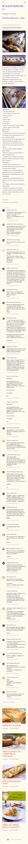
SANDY (8, 507)
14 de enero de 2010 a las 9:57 (12, 604)
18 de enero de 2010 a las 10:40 (13, 673)
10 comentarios (14, 830)
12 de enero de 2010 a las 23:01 (13, 372)
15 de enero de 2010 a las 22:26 (13, 649)
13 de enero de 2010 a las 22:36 (13, 587)
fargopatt (9, 562)
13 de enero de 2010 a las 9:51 (12, 450)
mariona (9, 591)
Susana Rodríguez (11, 471)
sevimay (9, 289)
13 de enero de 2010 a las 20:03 (13, 572)
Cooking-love (10, 454)
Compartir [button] (5, 199)
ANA (8, 577)
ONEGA (9, 268)
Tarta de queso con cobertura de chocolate (11, 754)
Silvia (8, 625)
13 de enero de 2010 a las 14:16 (13, 520)
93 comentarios (14, 786)
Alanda (8, 346)
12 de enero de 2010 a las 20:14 (13, 285)
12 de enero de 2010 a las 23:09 (13, 398)
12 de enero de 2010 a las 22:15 (13, 342)
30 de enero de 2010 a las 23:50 (13, 698)
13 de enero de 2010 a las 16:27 (13, 530)
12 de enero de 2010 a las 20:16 (13, 298)
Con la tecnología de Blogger (15, 839)
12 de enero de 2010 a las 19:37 (13, 264)
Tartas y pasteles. (13, 202)
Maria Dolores (10, 302)
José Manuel (10, 239)
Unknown (9, 440)
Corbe (8, 357)
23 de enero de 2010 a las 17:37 (13, 687)
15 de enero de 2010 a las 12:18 (13, 635)
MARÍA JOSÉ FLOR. (12, 224)
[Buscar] (25, 2)
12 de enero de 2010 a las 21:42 (13, 313)
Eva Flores (9, 524)
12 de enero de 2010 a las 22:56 (13, 353)
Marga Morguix (10, 639)
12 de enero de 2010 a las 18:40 (13, 220)
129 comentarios (14, 759)
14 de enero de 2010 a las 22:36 (13, 621)
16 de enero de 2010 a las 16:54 (13, 659)
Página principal (10, 18)
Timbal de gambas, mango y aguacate (10, 826)
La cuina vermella (11, 653)
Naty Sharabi (10, 663)
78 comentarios (14, 728)
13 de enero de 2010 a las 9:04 (13, 436)
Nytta (8, 318)
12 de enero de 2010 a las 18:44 (13, 245)
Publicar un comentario (8, 702)
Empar (8, 210)
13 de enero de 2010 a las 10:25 (13, 467)
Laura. (8, 534)
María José (9, 249)
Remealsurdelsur (11, 548)
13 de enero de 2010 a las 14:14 (13, 503)
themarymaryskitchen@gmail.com (15, 608)
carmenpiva (9, 427)
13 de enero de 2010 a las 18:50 (13, 558)
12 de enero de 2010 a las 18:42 (13, 235)
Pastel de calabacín (11, 725)
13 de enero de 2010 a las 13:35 (13, 489)
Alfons (8, 493)
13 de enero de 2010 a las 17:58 (13, 544)
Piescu (8, 691)
